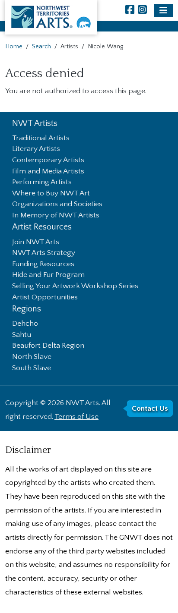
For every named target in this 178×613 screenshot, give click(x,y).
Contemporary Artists (48, 160)
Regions (26, 309)
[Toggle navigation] (163, 10)
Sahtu (21, 335)
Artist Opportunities (45, 298)
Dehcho (25, 324)
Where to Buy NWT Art (51, 194)
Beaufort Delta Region (48, 346)
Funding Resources (43, 264)
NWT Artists (34, 123)
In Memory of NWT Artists (55, 216)
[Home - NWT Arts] (51, 17)
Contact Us (150, 408)
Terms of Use (76, 416)
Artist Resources (42, 227)
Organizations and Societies (57, 204)
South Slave (31, 368)
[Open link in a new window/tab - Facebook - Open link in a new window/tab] (129, 10)
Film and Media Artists (48, 172)
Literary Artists (36, 149)
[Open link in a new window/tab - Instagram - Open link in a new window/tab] (142, 10)
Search (41, 46)
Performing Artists (42, 182)
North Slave (31, 357)
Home (13, 46)
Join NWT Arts (35, 242)
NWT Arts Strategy (43, 253)
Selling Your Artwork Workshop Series (75, 286)
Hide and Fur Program (48, 275)
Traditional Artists (41, 138)
